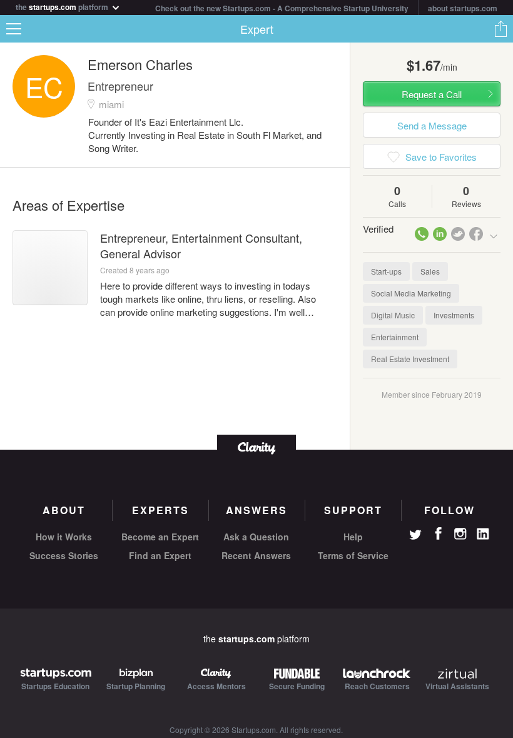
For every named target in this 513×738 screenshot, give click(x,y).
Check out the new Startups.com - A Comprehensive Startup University (282, 8)
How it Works (64, 536)
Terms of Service (353, 555)
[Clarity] (256, 447)
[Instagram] (460, 534)
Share (500, 29)
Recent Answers (256, 555)
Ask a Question (256, 536)
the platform (63, 6)
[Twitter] (415, 536)
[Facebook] (438, 533)
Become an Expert (160, 536)
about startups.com (462, 8)
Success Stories (63, 555)
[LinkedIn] (483, 534)
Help (353, 536)
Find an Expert (160, 555)
